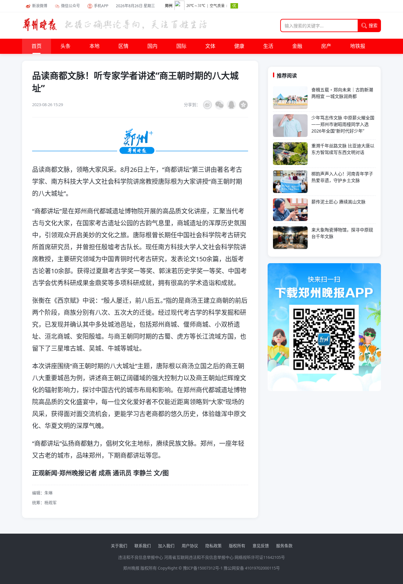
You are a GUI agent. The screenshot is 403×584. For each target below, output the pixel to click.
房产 (326, 46)
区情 (123, 46)
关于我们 (119, 545)
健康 (239, 46)
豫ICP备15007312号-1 (203, 568)
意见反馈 (261, 545)
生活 (268, 46)
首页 (36, 46)
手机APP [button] (101, 6)
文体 (210, 46)
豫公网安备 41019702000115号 (252, 568)
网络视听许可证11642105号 (260, 557)
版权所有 (237, 545)
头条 (65, 46)
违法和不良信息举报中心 (140, 557)
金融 (297, 46)
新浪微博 (39, 6)
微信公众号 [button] (70, 6)
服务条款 (284, 545)
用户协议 (190, 545)
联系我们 (142, 545)
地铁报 (357, 46)
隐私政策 (213, 545)
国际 (181, 46)
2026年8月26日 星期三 (135, 6)
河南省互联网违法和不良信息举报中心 (199, 557)
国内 (152, 46)
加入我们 (166, 545)
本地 (94, 46)
